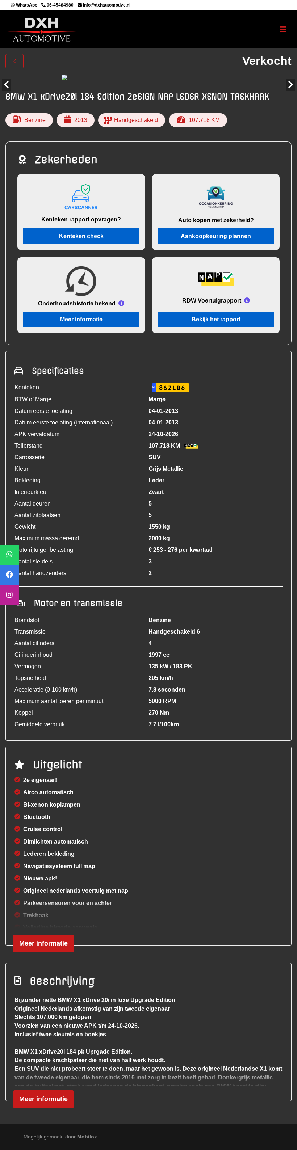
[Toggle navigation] (283, 29)
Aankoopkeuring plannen (216, 236)
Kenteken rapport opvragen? (81, 219)
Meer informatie (81, 319)
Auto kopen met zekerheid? (216, 220)
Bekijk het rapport (216, 319)
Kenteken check (81, 236)
